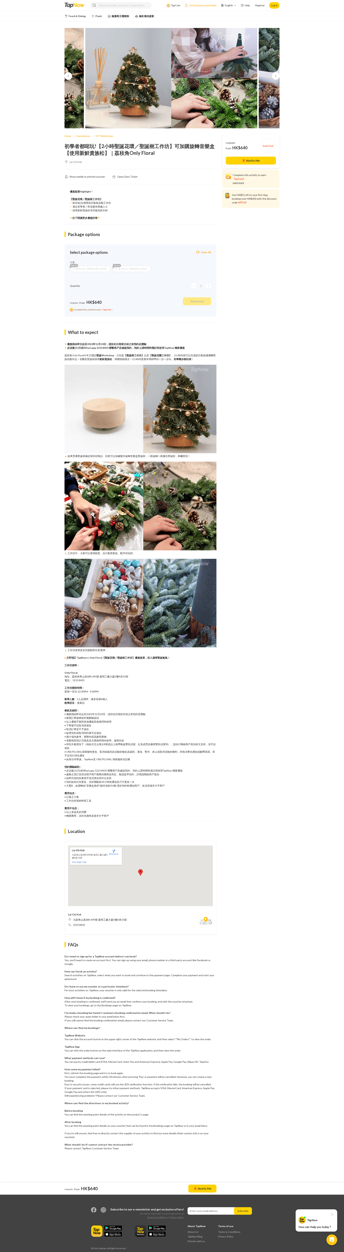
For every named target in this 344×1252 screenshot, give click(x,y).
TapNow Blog (195, 1236)
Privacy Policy (177, 1217)
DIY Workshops (104, 135)
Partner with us (196, 1241)
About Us (193, 1231)
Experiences (83, 135)
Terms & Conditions (156, 1217)
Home (67, 135)
